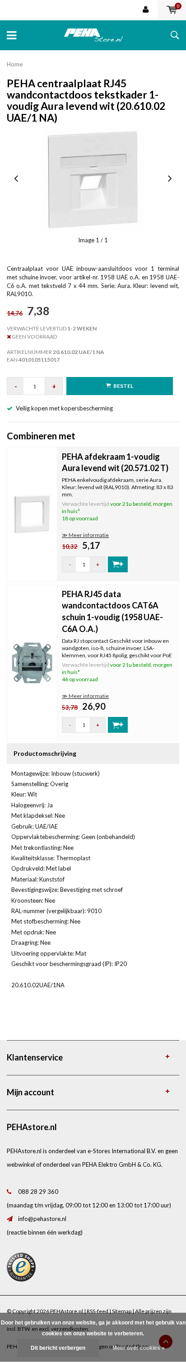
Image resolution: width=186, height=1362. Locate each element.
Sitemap (121, 1311)
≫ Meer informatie (85, 535)
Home (15, 64)
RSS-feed (97, 1311)
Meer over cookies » (138, 1348)
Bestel (123, 385)
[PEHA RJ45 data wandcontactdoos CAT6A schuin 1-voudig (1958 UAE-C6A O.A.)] (32, 662)
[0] (172, 10)
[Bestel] (118, 564)
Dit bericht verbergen (58, 1348)
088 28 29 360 (38, 1191)
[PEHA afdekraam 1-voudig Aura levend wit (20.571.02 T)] (32, 513)
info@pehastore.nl (42, 1218)
